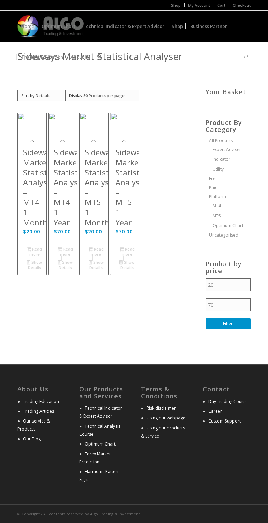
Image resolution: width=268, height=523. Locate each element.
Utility (218, 169)
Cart (221, 5)
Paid (213, 187)
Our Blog (32, 439)
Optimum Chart (228, 226)
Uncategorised (223, 235)
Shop (176, 5)
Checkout (242, 5)
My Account (199, 5)
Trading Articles (38, 411)
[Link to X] (235, 513)
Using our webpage (166, 418)
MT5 (217, 216)
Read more (35, 251)
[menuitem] (176, 5)
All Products (221, 140)
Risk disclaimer (161, 408)
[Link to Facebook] (245, 513)
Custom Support (224, 421)
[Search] (99, 57)
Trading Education (41, 401)
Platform (217, 197)
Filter (228, 324)
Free (213, 178)
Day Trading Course (228, 401)
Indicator (221, 159)
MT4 (217, 206)
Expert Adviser (227, 149)
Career (215, 411)
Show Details (35, 265)
